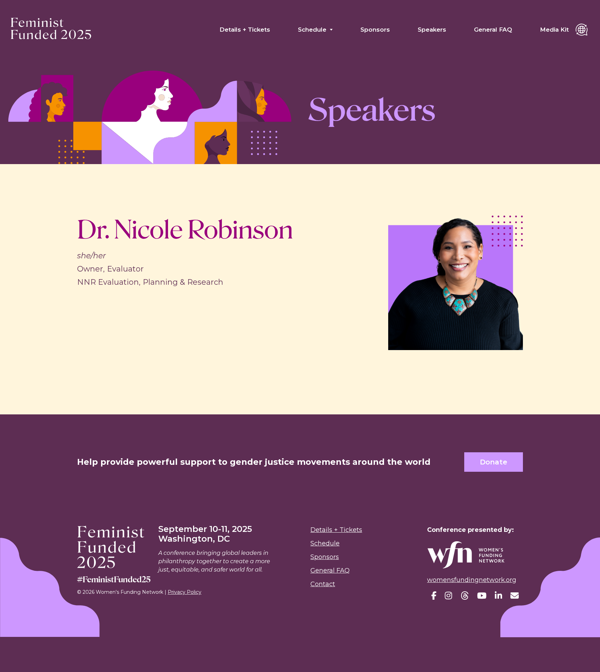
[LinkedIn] (498, 596)
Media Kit (554, 29)
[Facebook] (433, 596)
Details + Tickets (244, 29)
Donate (493, 462)
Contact (322, 584)
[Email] (514, 596)
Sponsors (375, 29)
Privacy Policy (184, 592)
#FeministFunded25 (114, 579)
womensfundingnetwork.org (471, 580)
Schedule (312, 29)
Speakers (432, 29)
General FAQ (493, 29)
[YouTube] (481, 596)
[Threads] (464, 596)
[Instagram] (448, 596)
